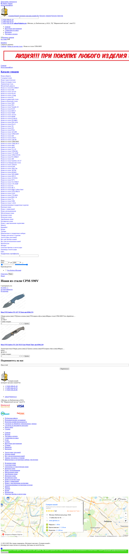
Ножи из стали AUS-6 (8, 115)
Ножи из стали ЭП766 (8, 170)
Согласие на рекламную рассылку (16, 425)
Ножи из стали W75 (8, 180)
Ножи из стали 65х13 (8, 124)
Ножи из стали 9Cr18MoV (10, 157)
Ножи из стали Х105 (8, 193)
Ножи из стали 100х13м (9, 168)
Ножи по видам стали (14, 46)
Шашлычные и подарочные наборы (13, 233)
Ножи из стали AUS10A (9, 178)
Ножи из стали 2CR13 (8, 138)
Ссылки (7, 429)
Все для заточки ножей (9, 239)
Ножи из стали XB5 (8, 103)
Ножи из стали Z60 (7, 90)
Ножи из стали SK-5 (8, 188)
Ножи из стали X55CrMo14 (10, 191)
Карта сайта (9, 427)
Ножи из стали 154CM (8, 139)
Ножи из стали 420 (7, 136)
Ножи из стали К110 (8, 109)
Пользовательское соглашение (15, 420)
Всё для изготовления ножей (15, 456)
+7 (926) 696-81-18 (7, 20)
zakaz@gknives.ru (20, 23)
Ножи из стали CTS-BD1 (9, 195)
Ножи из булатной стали (9, 101)
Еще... (3, 251)
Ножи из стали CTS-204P (9, 153)
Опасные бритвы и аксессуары (11, 247)
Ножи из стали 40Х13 (8, 176)
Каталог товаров (45, 16)
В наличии (4, 291)
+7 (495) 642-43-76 (7, 21)
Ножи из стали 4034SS (8, 172)
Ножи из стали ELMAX (9, 118)
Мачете (3, 225)
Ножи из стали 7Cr (7, 199)
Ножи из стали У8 (7, 126)
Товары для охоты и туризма (10, 235)
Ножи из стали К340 (8, 166)
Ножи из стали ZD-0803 (9, 120)
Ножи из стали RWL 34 (9, 197)
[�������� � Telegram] (64, 549)
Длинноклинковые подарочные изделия (14, 205)
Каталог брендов (57, 16)
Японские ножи (6, 217)
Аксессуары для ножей (9, 237)
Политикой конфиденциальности (114, 550)
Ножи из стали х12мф (8, 95)
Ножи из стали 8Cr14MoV (10, 88)
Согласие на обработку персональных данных (21, 424)
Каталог (7, 434)
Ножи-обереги (6, 76)
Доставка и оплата (11, 34)
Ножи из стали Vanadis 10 (9, 107)
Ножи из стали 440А (8, 147)
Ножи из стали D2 (7, 97)
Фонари (3, 245)
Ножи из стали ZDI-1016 (9, 122)
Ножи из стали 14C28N (9, 132)
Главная (7, 27)
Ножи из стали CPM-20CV (10, 143)
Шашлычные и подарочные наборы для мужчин (21, 460)
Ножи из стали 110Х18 (9, 164)
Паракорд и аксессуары (9, 249)
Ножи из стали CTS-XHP (9, 184)
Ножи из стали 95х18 (8, 93)
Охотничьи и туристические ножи (17, 467)
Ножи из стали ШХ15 (8, 111)
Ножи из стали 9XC (8, 105)
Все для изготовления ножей (11, 241)
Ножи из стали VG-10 (8, 149)
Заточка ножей (10, 454)
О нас (7, 440)
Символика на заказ (12, 30)
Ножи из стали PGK (8, 130)
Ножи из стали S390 (8, 201)
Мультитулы (5, 243)
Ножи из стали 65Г (7, 128)
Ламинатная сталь (7, 84)
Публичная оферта (11, 418)
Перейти (4, 43)
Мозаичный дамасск (8, 86)
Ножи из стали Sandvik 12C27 (11, 161)
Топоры (3, 231)
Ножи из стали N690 (8, 113)
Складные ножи (6, 78)
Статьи (7, 442)
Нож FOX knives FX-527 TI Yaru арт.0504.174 (17, 312)
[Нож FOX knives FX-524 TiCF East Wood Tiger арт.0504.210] (13, 341)
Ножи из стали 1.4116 (8, 203)
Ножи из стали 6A (7, 186)
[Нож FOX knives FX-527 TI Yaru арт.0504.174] (13, 308)
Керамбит (4, 227)
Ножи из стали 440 (7, 159)
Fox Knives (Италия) (14, 270)
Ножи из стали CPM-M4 (9, 151)
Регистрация (5, 5)
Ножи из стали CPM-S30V (10, 134)
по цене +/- (4, 287)
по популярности (7, 289)
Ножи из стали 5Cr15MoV (10, 182)
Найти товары (7, 3)
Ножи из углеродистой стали (11, 163)
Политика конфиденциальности (16, 422)
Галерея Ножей (13, 16)
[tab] (64, 260)
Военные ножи (6, 207)
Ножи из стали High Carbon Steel (12, 189)
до (11, 262)
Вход (11, 5)
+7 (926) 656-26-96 (7, 23)
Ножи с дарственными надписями (12, 223)
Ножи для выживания (8, 211)
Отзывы (7, 445)
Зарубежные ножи (7, 219)
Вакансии (8, 447)
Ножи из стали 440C (8, 145)
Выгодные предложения (13, 28)
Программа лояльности (9, 2)
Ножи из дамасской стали (9, 99)
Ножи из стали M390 (8, 116)
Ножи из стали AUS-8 (8, 91)
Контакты (8, 32)
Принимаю (4, 552)
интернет (29, 16)
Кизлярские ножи (7, 221)
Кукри (3, 229)
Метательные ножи (7, 213)
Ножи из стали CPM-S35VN (10, 155)
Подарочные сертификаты (10, 253)
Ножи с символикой (8, 209)
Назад (3, 276)
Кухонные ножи (6, 215)
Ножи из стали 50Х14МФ (10, 174)
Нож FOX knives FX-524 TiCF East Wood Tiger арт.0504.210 (22, 344)
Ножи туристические (8, 80)
